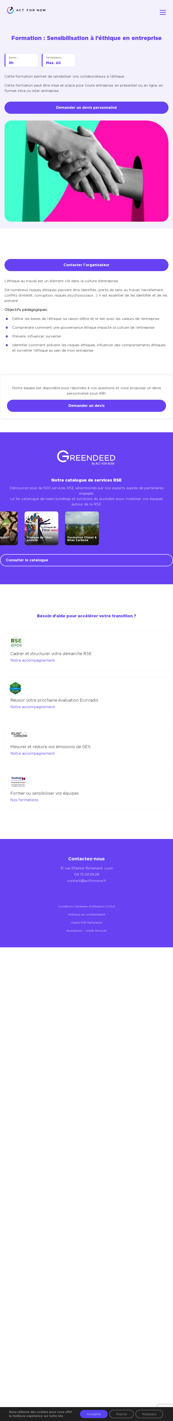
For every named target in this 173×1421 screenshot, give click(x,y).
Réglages (149, 1414)
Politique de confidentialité (86, 914)
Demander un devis (86, 406)
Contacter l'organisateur (86, 265)
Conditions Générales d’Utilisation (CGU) (86, 906)
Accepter (94, 1414)
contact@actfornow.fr (86, 881)
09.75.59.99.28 (86, 874)
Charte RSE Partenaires (86, 922)
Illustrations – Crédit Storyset (86, 930)
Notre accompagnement (32, 660)
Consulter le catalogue (27, 560)
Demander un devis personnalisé (86, 107)
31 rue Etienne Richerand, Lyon (86, 868)
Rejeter (121, 1414)
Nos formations (24, 800)
